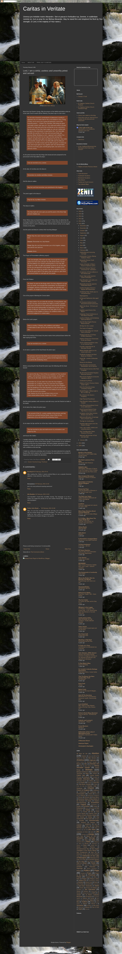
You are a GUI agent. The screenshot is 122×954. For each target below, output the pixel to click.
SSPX (93, 893)
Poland (79, 870)
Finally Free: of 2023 (84, 559)
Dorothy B (30, 471)
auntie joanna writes (85, 617)
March (82, 247)
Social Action (94, 891)
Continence (93, 792)
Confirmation (82, 792)
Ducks (80, 484)
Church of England (83, 790)
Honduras (83, 822)
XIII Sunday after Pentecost (86, 462)
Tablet (83, 900)
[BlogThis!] (55, 460)
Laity (84, 829)
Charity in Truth (82, 96)
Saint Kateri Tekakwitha (85, 885)
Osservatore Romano (93, 859)
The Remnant (82, 679)
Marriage (92, 838)
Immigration (79, 824)
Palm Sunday (90, 861)
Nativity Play (94, 845)
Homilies (81, 820)
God (92, 811)
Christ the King (80, 786)
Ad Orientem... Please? (85, 721)
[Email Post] (48, 459)
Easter (89, 801)
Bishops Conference (82, 771)
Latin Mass (92, 829)
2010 (80, 443)
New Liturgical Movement (86, 476)
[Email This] (53, 460)
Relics (95, 877)
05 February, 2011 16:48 (48, 508)
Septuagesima (84, 295)
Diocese (80, 797)
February (83, 250)
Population (83, 873)
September (83, 233)
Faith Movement (82, 173)
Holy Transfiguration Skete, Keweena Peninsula (87, 432)
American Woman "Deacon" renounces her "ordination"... (88, 268)
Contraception (81, 793)
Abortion (95, 753)
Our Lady (81, 861)
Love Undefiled (83, 704)
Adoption (84, 756)
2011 (80, 223)
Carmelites (95, 777)
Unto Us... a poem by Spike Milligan (88, 514)
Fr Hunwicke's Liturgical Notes (88, 538)
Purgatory (88, 877)
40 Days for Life (82, 753)
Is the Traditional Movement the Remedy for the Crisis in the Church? (87, 148)
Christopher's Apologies (86, 746)
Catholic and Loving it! (86, 720)
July (81, 238)
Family (88, 810)
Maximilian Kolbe (80, 841)
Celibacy (91, 780)
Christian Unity (91, 786)
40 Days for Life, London (87, 326)
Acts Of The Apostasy (85, 695)
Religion (84, 878)
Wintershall (80, 907)
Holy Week (96, 818)
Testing (80, 685)
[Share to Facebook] (58, 460)
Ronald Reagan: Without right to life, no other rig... (89, 391)
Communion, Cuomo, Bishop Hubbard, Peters (88, 256)
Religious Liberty (94, 878)
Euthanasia (80, 808)
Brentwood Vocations (84, 178)
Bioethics (81, 534)
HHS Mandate (80, 817)
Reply (29, 478)
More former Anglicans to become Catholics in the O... (89, 377)
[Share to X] (56, 460)
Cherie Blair (96, 782)
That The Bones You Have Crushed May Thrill (86, 677)
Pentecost (87, 865)
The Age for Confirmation (87, 421)
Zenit (87, 909)
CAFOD (95, 773)
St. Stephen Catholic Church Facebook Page (86, 107)
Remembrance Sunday (94, 880)
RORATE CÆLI (83, 467)
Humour (92, 822)
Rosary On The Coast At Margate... (88, 691)
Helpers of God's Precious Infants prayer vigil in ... (89, 383)
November (83, 228)
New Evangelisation (82, 852)
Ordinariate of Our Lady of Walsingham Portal (86, 732)
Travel (92, 902)
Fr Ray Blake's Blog (84, 663)
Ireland (79, 826)
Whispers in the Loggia (86, 607)
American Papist (83, 743)
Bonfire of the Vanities (85, 452)
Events (86, 808)
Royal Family (80, 884)
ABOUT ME (31, 62)
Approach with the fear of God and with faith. (88, 436)
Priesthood (44, 462)
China (95, 784)
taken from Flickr (49, 105)
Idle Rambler (31, 494)
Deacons (83, 795)
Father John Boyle (33, 508)
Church (91, 788)
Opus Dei (94, 852)
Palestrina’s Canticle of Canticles (87, 477)
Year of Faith (95, 907)
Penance (79, 865)
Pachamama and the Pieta (85, 641)
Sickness (85, 891)
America (80, 760)
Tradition (84, 902)
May (81, 242)
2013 (80, 218)
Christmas (79, 788)
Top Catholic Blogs (83, 184)
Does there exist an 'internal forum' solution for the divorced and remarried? (88, 119)
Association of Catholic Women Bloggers (86, 482)
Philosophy (92, 866)
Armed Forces (80, 762)
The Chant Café (83, 634)
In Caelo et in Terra (84, 645)
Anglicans (92, 760)
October (82, 230)
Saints (97, 886)
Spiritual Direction (86, 893)
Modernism (94, 843)
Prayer (89, 873)
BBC (85, 764)
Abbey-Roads (83, 527)
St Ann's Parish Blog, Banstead (88, 713)
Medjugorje (96, 841)
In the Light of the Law (85, 127)
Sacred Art (88, 884)
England (83, 804)
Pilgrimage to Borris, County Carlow (88, 672)
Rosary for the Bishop (86, 362)
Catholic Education (83, 779)
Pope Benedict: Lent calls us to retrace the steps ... (88, 280)
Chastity (89, 782)
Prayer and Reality (83, 664)
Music (85, 845)
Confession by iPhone (86, 380)
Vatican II (94, 903)
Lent (91, 832)
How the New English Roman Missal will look (88, 322)
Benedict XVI (94, 764)
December (83, 225)
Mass (93, 840)
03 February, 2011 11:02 (42, 484)
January (82, 440)
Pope (96, 870)
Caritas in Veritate (44, 9)
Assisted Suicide (92, 762)
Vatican (85, 903)
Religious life (82, 880)
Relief (78, 878)
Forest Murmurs (83, 726)
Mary (86, 840)
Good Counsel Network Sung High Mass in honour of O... (88, 410)
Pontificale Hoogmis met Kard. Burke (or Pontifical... (88, 355)
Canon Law (81, 775)
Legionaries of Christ (82, 832)
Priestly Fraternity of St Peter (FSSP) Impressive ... (88, 335)
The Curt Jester (83, 600)
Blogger (68, 942)
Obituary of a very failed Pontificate (88, 540)
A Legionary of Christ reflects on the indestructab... (89, 272)
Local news (80, 836)
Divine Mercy (95, 797)
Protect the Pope (84, 489)
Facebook (92, 808)
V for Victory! (82, 557)
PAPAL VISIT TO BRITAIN (44, 62)
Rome (95, 882)
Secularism (79, 889)
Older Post (68, 549)
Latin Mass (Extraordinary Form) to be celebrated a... (89, 406)
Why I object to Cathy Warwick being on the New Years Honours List (87, 707)
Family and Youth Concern (85, 182)
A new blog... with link (84, 546)
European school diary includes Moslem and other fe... (88, 413)
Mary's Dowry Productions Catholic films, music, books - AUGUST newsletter (88, 566)
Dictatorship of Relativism (93, 795)
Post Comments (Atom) (37, 552)
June (81, 240)
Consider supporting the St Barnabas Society (87, 347)
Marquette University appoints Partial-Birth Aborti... (88, 284)
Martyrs (79, 840)
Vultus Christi (83, 626)
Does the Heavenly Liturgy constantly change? (87, 387)
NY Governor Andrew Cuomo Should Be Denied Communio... (89, 302)
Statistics (85, 898)
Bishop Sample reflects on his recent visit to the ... (88, 351)
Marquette (80, 838)
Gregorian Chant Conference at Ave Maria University (89, 314)
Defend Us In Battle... (85, 592)
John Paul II (88, 827)
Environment (94, 804)
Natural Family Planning (85, 847)
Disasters (87, 797)
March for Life (91, 836)
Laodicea (81, 503)
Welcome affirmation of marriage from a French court (89, 417)
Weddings (89, 905)
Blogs (87, 773)
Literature (84, 834)
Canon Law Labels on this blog (87, 115)
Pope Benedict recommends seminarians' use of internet (88, 365)
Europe (95, 806)
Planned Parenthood (92, 868)
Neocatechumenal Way (83, 848)
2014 (80, 216)
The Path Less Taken (85, 496)
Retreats (80, 882)
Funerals (85, 811)
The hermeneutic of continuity (88, 572)
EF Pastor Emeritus (84, 550)
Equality (79, 806)
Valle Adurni (82, 533)
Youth (80, 909)
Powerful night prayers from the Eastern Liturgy (89, 424)
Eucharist (86, 806)
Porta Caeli (82, 683)
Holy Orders (89, 818)
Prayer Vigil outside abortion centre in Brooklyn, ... (88, 276)
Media (88, 841)
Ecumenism (95, 802)
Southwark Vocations (84, 175)
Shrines (79, 891)
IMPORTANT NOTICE (84, 588)
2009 (80, 445)
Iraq (96, 824)
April (81, 245)
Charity (82, 782)
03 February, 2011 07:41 (41, 471)
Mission (87, 843)
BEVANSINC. (82, 563)
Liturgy (91, 834)
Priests (79, 877)
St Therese (89, 896)
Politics (87, 870)
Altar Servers (92, 758)
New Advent (81, 180)
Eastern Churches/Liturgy (34, 462)
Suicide (92, 898)
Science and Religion (91, 887)
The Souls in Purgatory (86, 328)
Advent (90, 756)
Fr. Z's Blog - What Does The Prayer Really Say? (87, 519)
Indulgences (88, 824)
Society (79, 893)
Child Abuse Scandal (85, 784)
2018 (80, 211)
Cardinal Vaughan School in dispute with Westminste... (88, 288)
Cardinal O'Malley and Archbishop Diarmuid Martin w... (89, 318)
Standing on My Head (85, 640)
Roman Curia (88, 882)
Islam (87, 826)
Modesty (78, 845)
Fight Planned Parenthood (87, 399)
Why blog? (96, 905)
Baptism (79, 764)
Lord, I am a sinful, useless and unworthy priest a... (88, 428)
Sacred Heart (96, 884)
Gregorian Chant (92, 813)
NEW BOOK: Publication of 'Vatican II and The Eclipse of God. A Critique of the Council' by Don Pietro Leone (88, 470)
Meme (80, 843)
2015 (80, 213)
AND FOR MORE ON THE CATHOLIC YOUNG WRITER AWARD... (86, 621)
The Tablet (90, 900)
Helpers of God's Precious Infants (87, 166)
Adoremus (81, 139)
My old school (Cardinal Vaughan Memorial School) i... (89, 373)
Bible (81, 765)
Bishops (88, 770)
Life (97, 832)
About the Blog (82, 528)
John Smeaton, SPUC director (88, 653)
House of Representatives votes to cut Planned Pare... (89, 343)
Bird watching (88, 765)
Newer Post (26, 549)
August (82, 235)
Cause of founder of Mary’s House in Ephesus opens (87, 264)
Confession (96, 790)
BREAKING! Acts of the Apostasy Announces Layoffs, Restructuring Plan (87, 698)
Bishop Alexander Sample (88, 766)
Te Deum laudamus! (85, 544)
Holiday (90, 817)
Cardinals (86, 777)
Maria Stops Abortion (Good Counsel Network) (87, 511)
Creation (90, 793)
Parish (93, 863)
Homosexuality (94, 820)
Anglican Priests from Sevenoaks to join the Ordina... (89, 339)
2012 (80, 221)
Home (23, 62)
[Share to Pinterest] (60, 460)
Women (87, 907)
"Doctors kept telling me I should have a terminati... (89, 331)
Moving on (81, 727)
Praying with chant (83, 635)
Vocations (80, 905)
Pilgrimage (80, 868)
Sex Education (90, 889)
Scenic (82, 887)
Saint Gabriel (82, 573)
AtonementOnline (84, 587)
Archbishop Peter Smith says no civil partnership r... (89, 292)
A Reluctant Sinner (84, 740)
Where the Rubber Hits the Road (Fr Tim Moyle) (87, 578)
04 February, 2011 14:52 (42, 494)
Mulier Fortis (82, 689)
